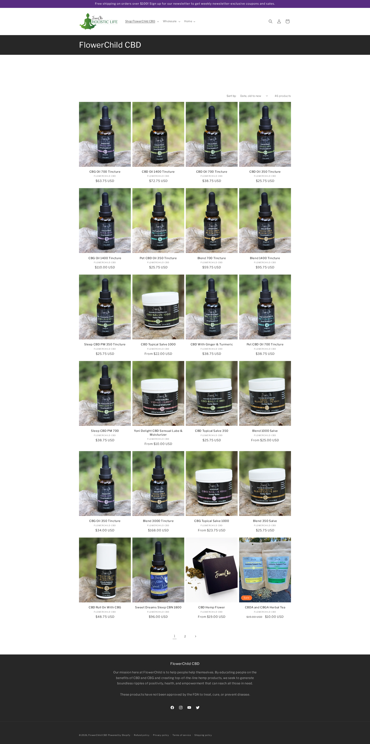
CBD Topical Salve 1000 (158, 344)
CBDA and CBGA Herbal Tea (265, 607)
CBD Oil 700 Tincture (211, 171)
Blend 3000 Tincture (158, 521)
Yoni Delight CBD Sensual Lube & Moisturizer (158, 432)
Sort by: (231, 95)
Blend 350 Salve (265, 521)
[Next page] (195, 636)
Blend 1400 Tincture (265, 258)
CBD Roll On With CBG (105, 607)
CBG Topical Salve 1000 (211, 521)
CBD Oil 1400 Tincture (158, 171)
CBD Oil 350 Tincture (265, 171)
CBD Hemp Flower (211, 607)
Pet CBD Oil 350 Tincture (158, 258)
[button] (142, 21)
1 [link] (174, 636)
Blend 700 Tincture (212, 258)
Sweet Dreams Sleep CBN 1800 (158, 607)
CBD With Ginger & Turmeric (212, 344)
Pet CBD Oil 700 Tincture (265, 344)
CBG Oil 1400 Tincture (104, 258)
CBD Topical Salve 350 (211, 431)
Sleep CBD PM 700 (105, 431)
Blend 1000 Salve (265, 431)
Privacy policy (161, 735)
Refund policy (141, 735)
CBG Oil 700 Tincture (105, 171)
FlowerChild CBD (98, 735)
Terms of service (181, 735)
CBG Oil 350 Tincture (105, 521)
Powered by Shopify (119, 735)
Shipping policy (203, 735)
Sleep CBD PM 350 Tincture (105, 344)
